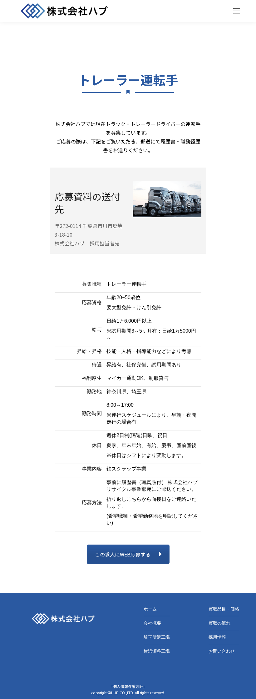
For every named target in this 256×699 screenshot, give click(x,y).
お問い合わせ (222, 651)
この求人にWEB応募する (122, 554)
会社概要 (152, 623)
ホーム (150, 608)
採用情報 (217, 637)
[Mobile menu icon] (236, 11)
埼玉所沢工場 (157, 637)
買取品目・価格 (224, 608)
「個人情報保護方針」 (128, 686)
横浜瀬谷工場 (157, 651)
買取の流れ (219, 623)
